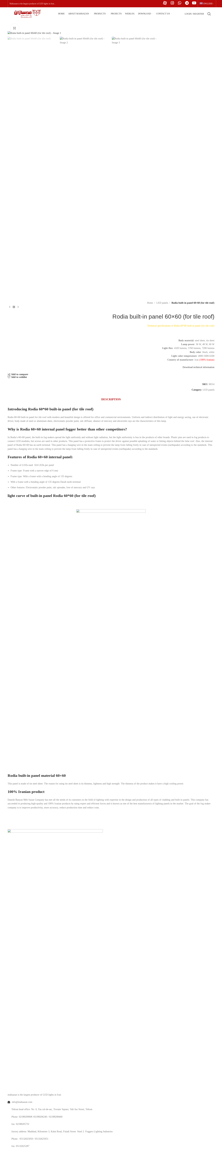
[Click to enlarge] (14, 28)
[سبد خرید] (214, 13)
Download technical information (198, 367)
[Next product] (18, 307)
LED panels (162, 303)
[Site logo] (26, 13)
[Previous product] (10, 307)
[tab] (111, 399)
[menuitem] (207, 3)
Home (150, 303)
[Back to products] (14, 307)
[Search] (209, 13)
